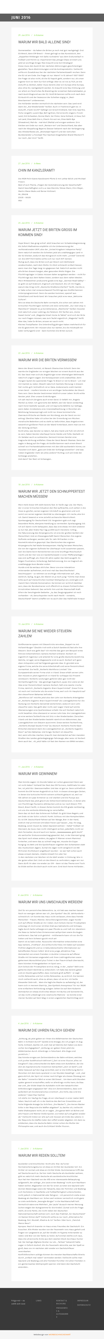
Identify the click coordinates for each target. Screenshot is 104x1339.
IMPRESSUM (82, 1300)
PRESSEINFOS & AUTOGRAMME (62, 1312)
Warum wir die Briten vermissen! (47, 360)
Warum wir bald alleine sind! (44, 42)
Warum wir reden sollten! (41, 1155)
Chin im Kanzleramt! (36, 170)
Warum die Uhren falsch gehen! (46, 1030)
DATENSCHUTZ (84, 1305)
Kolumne (39, 35)
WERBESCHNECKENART (60, 1334)
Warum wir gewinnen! (37, 774)
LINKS (38, 1300)
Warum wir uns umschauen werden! (50, 902)
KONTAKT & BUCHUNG (61, 1302)
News (38, 163)
